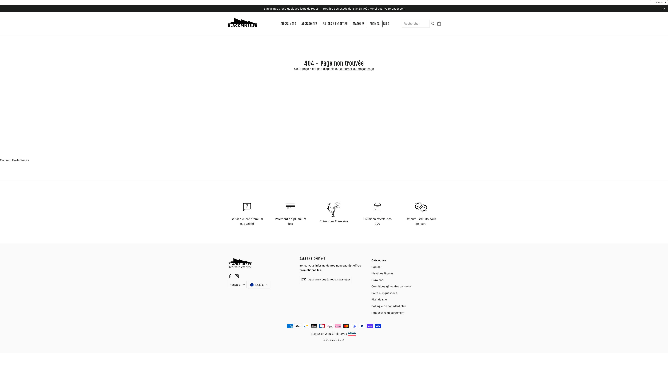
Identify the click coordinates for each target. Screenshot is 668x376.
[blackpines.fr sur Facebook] (230, 276)
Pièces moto (288, 24)
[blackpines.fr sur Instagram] (237, 276)
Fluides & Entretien (335, 24)
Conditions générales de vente (391, 286)
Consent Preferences (14, 160)
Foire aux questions (384, 293)
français (235, 284)
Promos (375, 24)
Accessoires (309, 24)
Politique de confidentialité (388, 306)
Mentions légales (382, 273)
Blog (386, 24)
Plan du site (379, 299)
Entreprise (334, 221)
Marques (358, 24)
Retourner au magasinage (356, 68)
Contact (376, 266)
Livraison (377, 279)
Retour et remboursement (387, 312)
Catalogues (378, 260)
